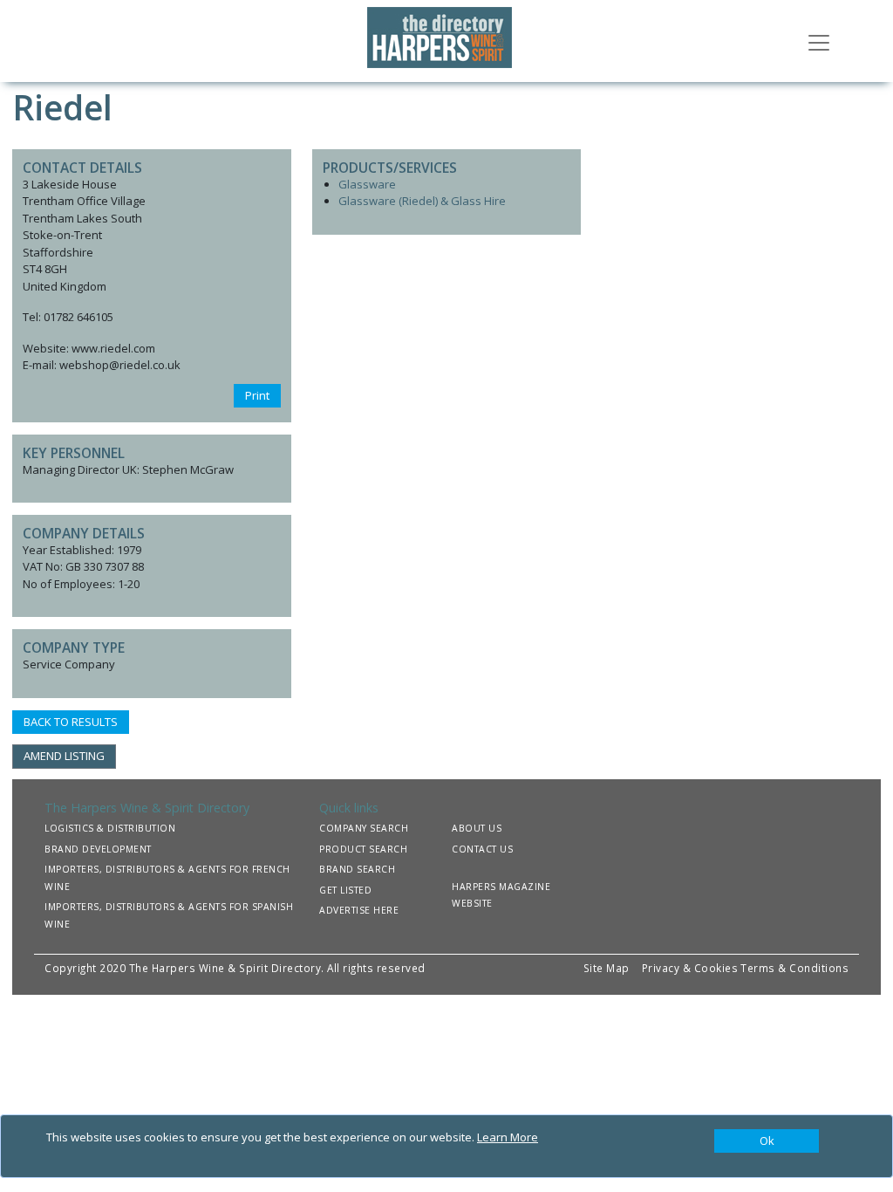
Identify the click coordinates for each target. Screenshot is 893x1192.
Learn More (507, 1137)
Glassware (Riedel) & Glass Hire (422, 201)
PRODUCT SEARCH (363, 849)
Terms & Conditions (794, 968)
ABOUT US (476, 828)
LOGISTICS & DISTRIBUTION (109, 828)
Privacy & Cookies (690, 968)
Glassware (367, 184)
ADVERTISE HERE (359, 910)
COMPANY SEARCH (363, 828)
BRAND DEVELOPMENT (98, 849)
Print (257, 395)
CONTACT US (482, 849)
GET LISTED (345, 890)
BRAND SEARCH (357, 869)
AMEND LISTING (64, 756)
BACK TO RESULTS (71, 722)
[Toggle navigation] (818, 41)
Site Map (606, 968)
